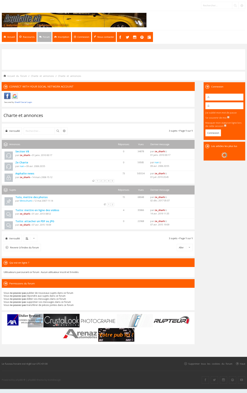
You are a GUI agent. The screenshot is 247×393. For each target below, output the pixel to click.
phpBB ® (20, 379)
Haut (242, 363)
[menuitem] (61, 37)
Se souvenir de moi (216, 117)
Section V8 (22, 151)
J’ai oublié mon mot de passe (221, 112)
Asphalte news (24, 173)
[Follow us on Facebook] (205, 380)
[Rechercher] (235, 5)
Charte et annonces (23, 115)
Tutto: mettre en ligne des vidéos (37, 210)
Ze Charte (21, 162)
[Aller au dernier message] (166, 151)
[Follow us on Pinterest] (232, 380)
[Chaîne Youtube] (241, 380)
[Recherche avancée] (242, 5)
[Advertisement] (123, 59)
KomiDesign (54, 379)
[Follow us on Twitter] (214, 380)
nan (22, 166)
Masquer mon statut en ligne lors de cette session (223, 124)
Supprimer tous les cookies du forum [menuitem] (210, 363)
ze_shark (25, 155)
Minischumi (26, 200)
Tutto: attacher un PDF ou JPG (34, 221)
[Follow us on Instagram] (223, 380)
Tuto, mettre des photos (31, 197)
